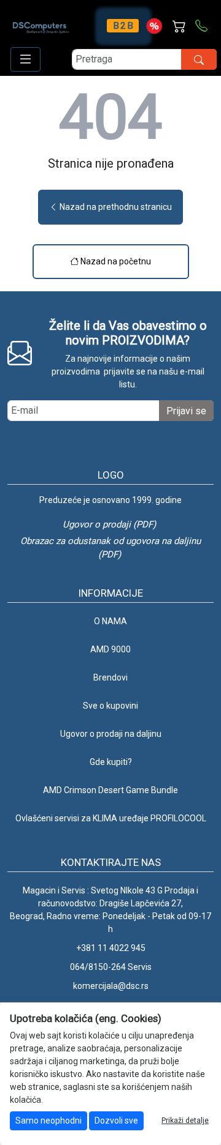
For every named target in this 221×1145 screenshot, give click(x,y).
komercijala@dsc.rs (111, 986)
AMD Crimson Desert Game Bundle (110, 790)
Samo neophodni (48, 1120)
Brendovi (110, 677)
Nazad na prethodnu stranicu (115, 207)
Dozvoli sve (116, 1120)
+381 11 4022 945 (110, 948)
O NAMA (110, 621)
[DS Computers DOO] (41, 21)
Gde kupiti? (111, 762)
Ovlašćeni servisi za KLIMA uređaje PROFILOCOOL (110, 818)
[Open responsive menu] (25, 59)
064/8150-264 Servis (111, 967)
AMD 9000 (110, 649)
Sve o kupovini (110, 705)
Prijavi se (186, 411)
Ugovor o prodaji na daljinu (110, 734)
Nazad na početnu (115, 261)
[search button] (199, 59)
